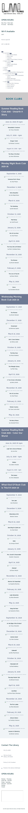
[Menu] (2, 51)
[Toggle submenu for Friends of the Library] (16, 74)
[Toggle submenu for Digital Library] (12, 61)
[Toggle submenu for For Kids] (9, 70)
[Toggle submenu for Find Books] (11, 53)
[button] (5, 39)
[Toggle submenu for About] (8, 82)
